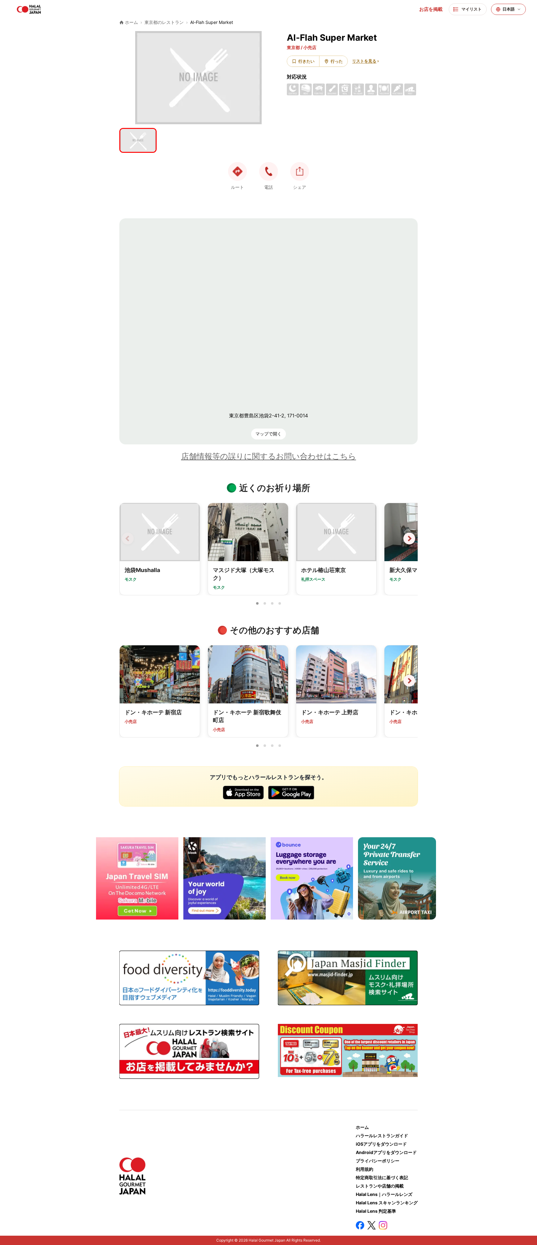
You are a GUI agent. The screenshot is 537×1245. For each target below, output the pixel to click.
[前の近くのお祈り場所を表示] (128, 538)
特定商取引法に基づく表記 (382, 1177)
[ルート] (237, 171)
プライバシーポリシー (377, 1160)
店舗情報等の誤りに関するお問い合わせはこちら (268, 456)
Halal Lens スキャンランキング (387, 1202)
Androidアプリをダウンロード (386, 1152)
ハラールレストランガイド (382, 1135)
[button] (268, 171)
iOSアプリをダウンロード (381, 1144)
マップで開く (268, 433)
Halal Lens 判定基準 (376, 1211)
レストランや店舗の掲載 (380, 1185)
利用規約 (364, 1169)
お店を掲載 (431, 9)
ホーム (362, 1127)
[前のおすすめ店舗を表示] (128, 681)
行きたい (306, 61)
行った (337, 61)
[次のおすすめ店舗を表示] (409, 681)
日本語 (509, 9)
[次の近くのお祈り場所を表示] (409, 538)
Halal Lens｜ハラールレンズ (384, 1194)
